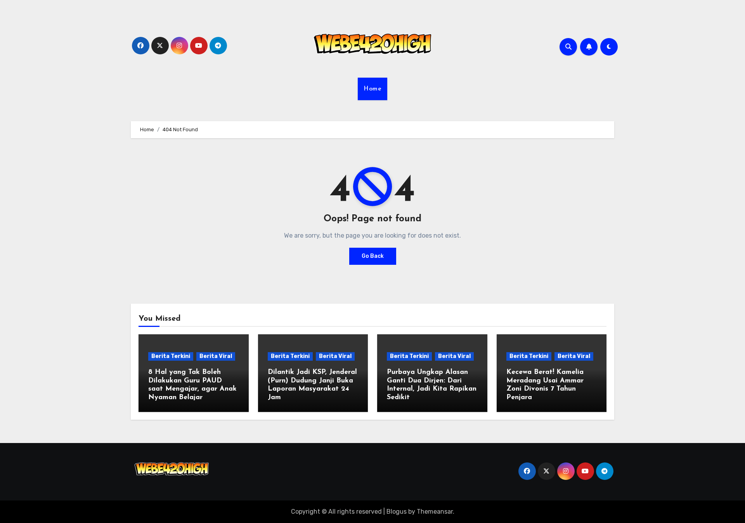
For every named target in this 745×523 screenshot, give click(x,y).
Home (372, 89)
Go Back (373, 256)
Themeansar (435, 511)
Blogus (396, 511)
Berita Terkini (170, 356)
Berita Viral (215, 356)
